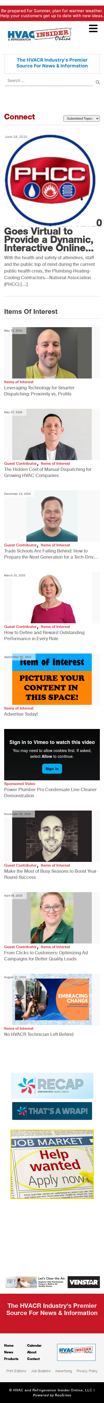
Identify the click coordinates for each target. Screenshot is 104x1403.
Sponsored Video (19, 783)
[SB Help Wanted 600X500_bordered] (52, 1164)
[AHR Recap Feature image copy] (52, 1096)
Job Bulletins (41, 1371)
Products (11, 1359)
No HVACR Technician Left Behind (38, 1034)
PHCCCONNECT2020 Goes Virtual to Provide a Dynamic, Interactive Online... (53, 235)
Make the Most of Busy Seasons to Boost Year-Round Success (51, 874)
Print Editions (16, 1371)
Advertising (63, 1371)
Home (9, 1345)
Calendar (34, 1345)
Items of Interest (19, 382)
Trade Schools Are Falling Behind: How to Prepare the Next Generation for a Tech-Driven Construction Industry (51, 554)
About (31, 1352)
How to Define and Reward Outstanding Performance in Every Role (44, 635)
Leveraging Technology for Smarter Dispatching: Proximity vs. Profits (39, 391)
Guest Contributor (20, 463)
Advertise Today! (21, 714)
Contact (33, 1359)
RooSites (63, 1395)
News (8, 1352)
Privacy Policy (87, 1371)
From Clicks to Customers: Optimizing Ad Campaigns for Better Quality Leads (46, 956)
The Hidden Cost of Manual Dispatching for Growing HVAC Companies (48, 472)
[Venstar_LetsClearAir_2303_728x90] (52, 1282)
